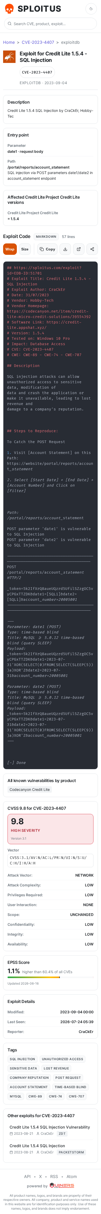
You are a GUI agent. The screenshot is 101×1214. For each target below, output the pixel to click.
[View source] (78, 249)
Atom (72, 1176)
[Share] (92, 249)
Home (9, 42)
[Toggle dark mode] (91, 9)
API (27, 1176)
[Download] (65, 249)
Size (24, 249)
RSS (54, 1176)
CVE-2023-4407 (38, 42)
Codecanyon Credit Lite (30, 789)
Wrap (10, 249)
